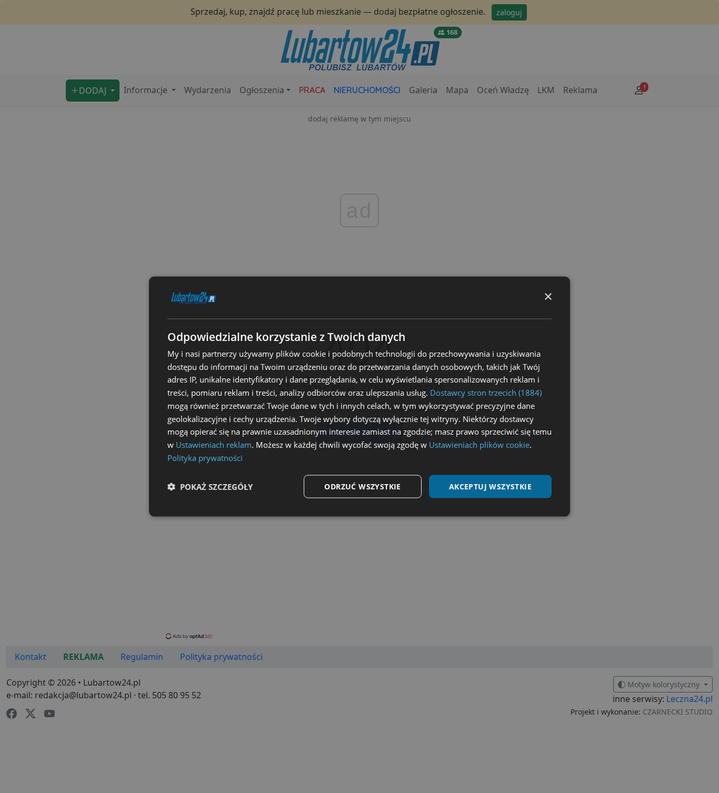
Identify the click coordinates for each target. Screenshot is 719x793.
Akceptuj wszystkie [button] (490, 486)
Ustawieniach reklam (214, 444)
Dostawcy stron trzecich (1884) (486, 392)
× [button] (548, 297)
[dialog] (359, 396)
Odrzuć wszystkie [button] (362, 486)
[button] (210, 487)
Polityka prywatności (205, 457)
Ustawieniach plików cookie (479, 444)
